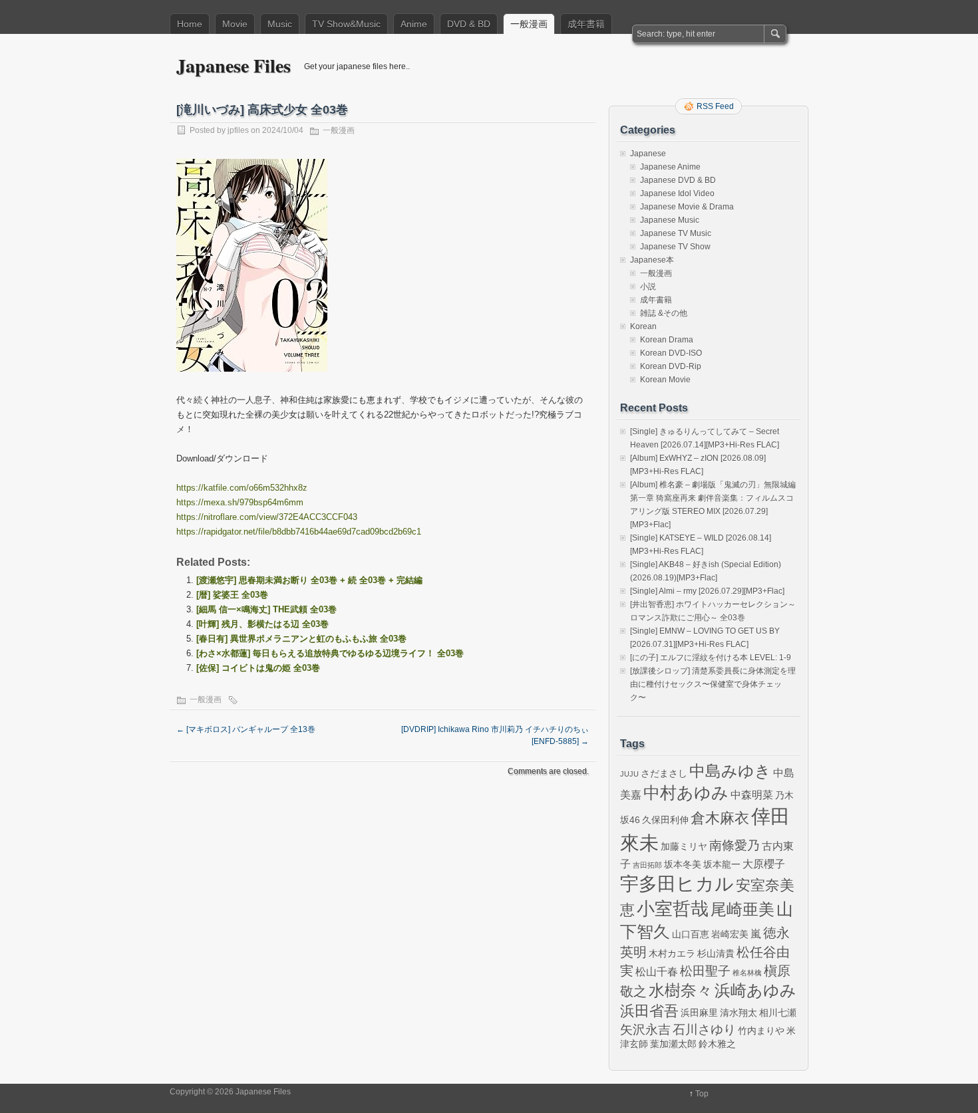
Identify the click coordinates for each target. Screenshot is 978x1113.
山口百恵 (690, 934)
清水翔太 (738, 1012)
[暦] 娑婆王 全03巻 (232, 595)
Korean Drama (666, 339)
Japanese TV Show (675, 246)
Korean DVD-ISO (671, 353)
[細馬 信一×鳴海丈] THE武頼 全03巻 (266, 609)
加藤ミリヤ (684, 846)
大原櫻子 (763, 864)
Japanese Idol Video (677, 193)
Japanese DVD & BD (678, 180)
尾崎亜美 (742, 909)
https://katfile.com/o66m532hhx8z (241, 488)
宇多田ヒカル (677, 883)
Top (702, 1093)
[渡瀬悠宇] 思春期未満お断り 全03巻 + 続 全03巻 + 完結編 (309, 580)
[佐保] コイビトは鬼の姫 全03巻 (258, 668)
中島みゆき (730, 771)
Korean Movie (665, 379)
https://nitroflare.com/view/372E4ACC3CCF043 (266, 517)
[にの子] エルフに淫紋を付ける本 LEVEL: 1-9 (710, 657)
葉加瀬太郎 (673, 1044)
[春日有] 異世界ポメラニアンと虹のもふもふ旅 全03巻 (301, 639)
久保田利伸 (665, 819)
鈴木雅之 (717, 1044)
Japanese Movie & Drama (687, 206)
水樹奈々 (681, 990)
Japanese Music (669, 220)
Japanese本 (652, 260)
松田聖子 (705, 971)
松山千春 (656, 971)
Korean (643, 326)
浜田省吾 (649, 1011)
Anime (414, 24)
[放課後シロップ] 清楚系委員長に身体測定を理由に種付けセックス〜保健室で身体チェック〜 (713, 684)
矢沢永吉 (645, 1030)
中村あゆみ (686, 793)
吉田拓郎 (647, 865)
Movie (234, 24)
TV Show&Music (346, 24)
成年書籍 (586, 24)
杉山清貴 (715, 953)
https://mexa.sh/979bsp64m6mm (239, 502)
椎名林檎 (747, 973)
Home (189, 24)
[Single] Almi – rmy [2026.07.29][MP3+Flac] (707, 591)
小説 (648, 286)
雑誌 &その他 (663, 313)
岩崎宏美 (729, 934)
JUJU (629, 774)
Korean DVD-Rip (670, 366)
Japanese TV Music (675, 233)
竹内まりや (761, 1030)
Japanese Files (233, 65)
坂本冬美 (682, 864)
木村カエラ (672, 953)
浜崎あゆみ (755, 990)
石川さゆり (704, 1030)
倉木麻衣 (720, 818)
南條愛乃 (734, 845)
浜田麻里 (699, 1012)
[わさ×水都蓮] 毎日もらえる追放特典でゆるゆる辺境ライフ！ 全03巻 (330, 653)
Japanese (648, 153)
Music (279, 24)
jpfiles (238, 130)
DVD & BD (468, 24)
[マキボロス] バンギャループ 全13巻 (245, 729)
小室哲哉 (673, 908)
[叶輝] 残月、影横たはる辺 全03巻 (262, 624)
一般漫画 (529, 24)
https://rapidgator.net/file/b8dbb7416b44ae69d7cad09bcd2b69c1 (298, 532)
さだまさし (664, 773)
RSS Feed (715, 106)
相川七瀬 (777, 1012)
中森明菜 (752, 795)
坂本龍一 (721, 864)
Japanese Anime (670, 167)
